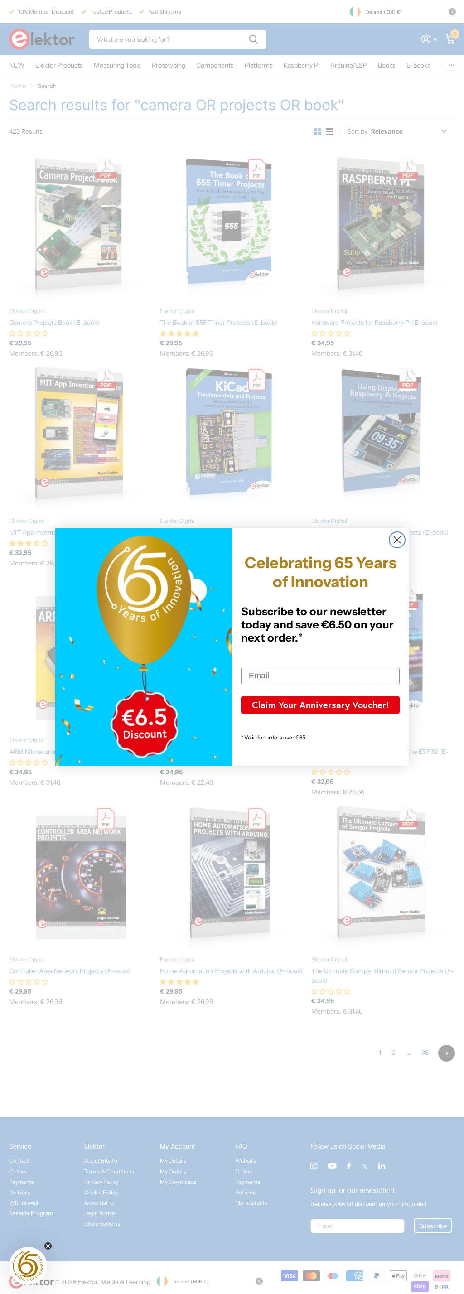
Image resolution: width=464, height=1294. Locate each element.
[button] (28, 1266)
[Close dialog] (397, 540)
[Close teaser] (48, 1246)
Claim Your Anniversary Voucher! (320, 705)
